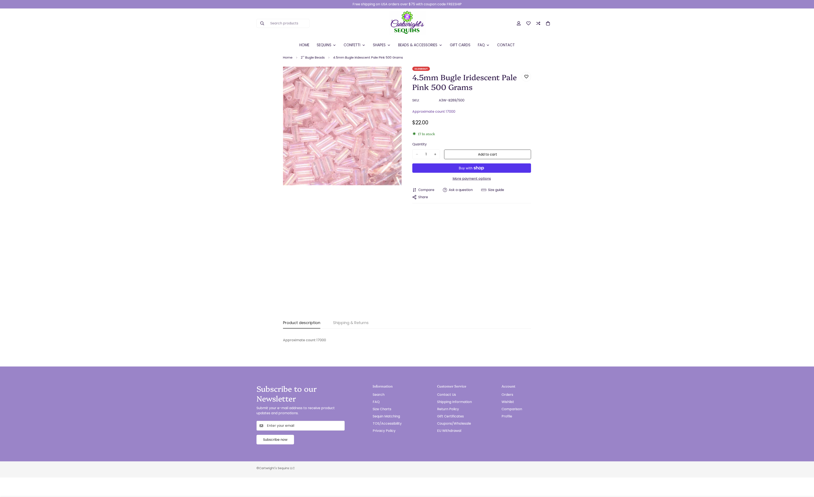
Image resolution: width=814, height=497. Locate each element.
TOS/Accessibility (387, 423)
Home (288, 57)
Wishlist (508, 401)
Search (379, 394)
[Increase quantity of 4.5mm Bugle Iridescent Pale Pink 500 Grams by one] (435, 154)
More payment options (472, 178)
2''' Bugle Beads (313, 57)
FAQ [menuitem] (481, 45)
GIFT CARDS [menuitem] (460, 45)
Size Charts (382, 409)
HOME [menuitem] (304, 45)
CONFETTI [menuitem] (352, 45)
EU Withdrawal (449, 430)
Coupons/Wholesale (454, 423)
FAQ (376, 401)
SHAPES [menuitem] (379, 45)
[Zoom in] (398, 75)
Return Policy (448, 409)
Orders (507, 394)
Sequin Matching (386, 416)
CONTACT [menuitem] (506, 45)
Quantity (419, 144)
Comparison (512, 409)
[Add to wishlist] (526, 76)
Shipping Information (454, 401)
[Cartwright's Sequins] (407, 23)
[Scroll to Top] (806, 474)
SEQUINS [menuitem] (324, 45)
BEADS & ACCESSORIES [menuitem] (417, 45)
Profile (507, 416)
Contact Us (446, 394)
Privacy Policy (384, 430)
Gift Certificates (450, 416)
